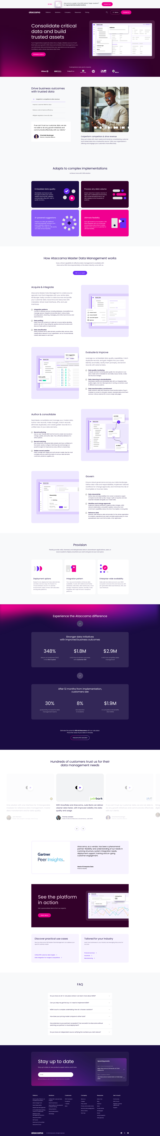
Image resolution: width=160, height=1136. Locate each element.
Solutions (57, 12)
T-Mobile (67, 1103)
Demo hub (99, 1099)
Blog (98, 1101)
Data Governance (53, 1103)
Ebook (98, 1113)
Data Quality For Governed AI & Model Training (56, 1105)
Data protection (52, 1109)
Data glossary (100, 1117)
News (98, 1106)
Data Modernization (53, 1111)
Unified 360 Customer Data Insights (55, 1099)
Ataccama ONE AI (37, 1117)
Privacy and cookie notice (87, 1106)
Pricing (87, 12)
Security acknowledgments (87, 1108)
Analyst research (101, 1115)
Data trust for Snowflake (38, 1122)
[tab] (48, 99)
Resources (78, 12)
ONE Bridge (51, 1113)
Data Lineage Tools (37, 1103)
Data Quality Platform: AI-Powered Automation (39, 1099)
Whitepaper (100, 1110)
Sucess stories (100, 1108)
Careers (83, 1101)
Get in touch (116, 1101)
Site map (83, 1113)
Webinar (99, 1103)
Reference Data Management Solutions (38, 1114)
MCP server (35, 1120)
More (66, 1106)
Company (67, 12)
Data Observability (37, 1105)
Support (115, 1107)
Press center (84, 1103)
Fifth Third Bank (68, 1099)
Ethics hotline (84, 1110)
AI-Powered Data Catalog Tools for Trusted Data (39, 1110)
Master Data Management (39, 1107)
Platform (48, 12)
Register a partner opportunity (117, 1104)
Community (116, 1099)
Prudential (67, 1101)
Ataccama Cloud (37, 1124)
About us (83, 1099)
